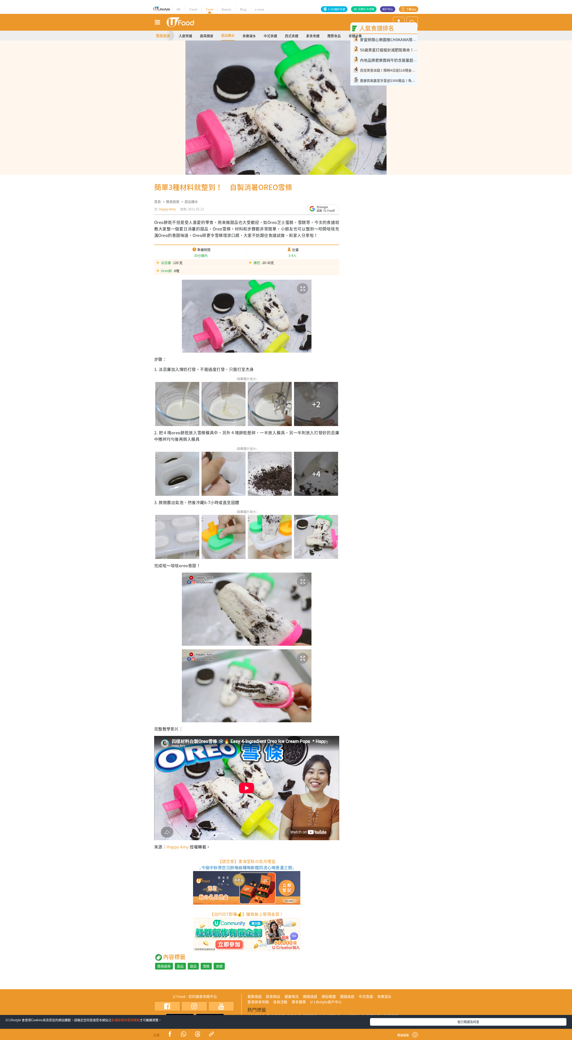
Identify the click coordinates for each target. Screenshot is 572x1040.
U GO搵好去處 (336, 9)
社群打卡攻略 (366, 9)
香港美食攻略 (258, 1001)
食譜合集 (355, 35)
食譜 (219, 966)
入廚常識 (185, 35)
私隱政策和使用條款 (125, 1020)
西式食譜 (291, 35)
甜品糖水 (228, 35)
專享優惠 (299, 1001)
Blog (243, 9)
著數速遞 (254, 996)
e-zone (259, 9)
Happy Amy (167, 209)
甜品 (180, 966)
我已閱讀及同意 (468, 1021)
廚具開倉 (206, 35)
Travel (193, 9)
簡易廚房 (163, 35)
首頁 (157, 201)
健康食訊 (291, 996)
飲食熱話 (273, 996)
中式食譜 (270, 35)
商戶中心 (387, 9)
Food (209, 9)
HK (178, 9)
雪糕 (206, 966)
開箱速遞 (310, 996)
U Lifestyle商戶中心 (326, 1001)
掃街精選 (329, 996)
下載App (411, 9)
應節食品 (334, 35)
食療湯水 (249, 35)
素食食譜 (313, 35)
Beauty (226, 9)
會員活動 (280, 1001)
